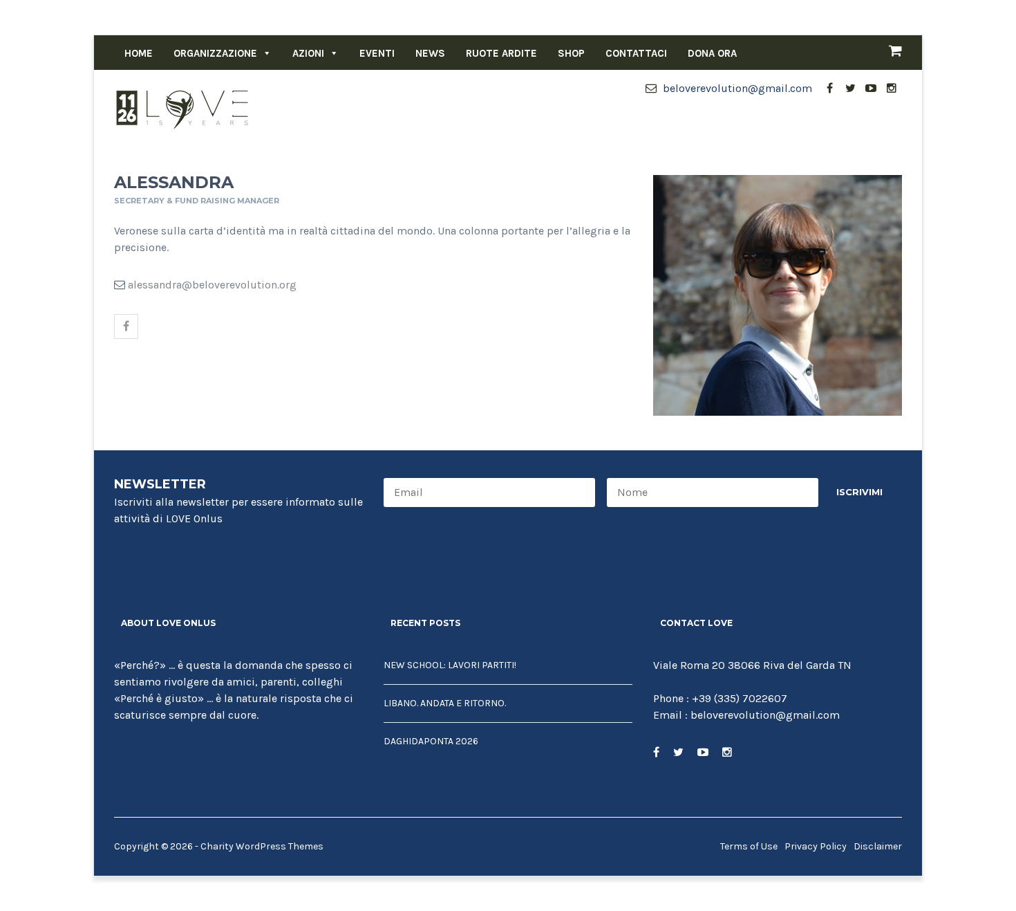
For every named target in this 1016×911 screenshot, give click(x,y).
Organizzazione (215, 53)
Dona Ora (712, 53)
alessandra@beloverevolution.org (212, 284)
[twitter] (850, 88)
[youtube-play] (870, 88)
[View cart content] (888, 52)
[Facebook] (126, 326)
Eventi (377, 53)
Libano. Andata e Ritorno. (445, 703)
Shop (571, 53)
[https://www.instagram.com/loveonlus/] (727, 752)
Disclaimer (878, 846)
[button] (264, 53)
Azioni (308, 53)
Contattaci (636, 53)
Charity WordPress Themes (261, 846)
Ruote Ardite (501, 53)
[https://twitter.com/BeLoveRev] (678, 752)
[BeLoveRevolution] (183, 108)
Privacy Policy (815, 846)
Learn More (161, 759)
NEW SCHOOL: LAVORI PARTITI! (450, 665)
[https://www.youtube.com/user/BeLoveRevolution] (702, 752)
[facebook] (829, 88)
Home (138, 53)
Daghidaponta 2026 (431, 741)
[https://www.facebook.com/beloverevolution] (656, 752)
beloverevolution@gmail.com (736, 88)
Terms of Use (749, 846)
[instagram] (891, 88)
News (430, 53)
